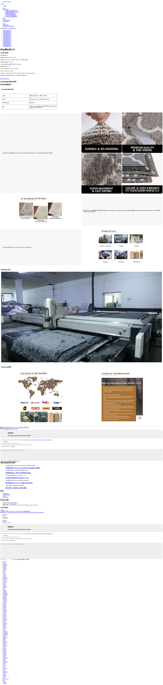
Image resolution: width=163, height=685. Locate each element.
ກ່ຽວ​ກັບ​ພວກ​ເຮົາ (6, 20)
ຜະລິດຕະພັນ (5, 9)
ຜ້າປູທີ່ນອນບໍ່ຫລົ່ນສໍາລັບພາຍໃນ (12, 11)
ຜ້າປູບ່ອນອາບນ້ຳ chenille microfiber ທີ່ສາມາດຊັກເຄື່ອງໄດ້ (17, 427)
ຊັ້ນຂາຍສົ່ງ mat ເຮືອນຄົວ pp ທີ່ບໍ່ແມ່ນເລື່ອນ (16, 488)
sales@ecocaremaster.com (11, 503)
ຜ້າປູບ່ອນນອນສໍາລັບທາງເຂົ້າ (12, 10)
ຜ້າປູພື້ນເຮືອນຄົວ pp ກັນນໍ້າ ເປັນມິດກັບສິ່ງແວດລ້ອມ (18, 473)
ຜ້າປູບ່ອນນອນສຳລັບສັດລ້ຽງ (11, 16)
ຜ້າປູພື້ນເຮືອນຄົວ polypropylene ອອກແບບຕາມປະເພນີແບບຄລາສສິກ (23, 468)
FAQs (4, 19)
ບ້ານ (4, 8)
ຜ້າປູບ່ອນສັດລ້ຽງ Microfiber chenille (10, 428)
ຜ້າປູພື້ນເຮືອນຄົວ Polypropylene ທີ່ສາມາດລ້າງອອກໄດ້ (19, 483)
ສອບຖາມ (2, 510)
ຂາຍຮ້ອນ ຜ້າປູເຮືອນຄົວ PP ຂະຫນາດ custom (17, 478)
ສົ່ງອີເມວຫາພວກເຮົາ (5, 78)
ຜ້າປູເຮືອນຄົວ (10, 512)
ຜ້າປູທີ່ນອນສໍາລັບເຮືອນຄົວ (11, 14)
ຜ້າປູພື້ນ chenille (4, 512)
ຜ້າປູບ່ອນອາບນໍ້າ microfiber (19, 512)
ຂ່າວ (4, 17)
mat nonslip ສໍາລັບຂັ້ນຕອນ (11, 15)
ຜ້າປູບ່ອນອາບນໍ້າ (29, 512)
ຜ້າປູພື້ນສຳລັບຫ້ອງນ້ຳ (10, 13)
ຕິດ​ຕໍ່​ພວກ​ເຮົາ (6, 21)
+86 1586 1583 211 (7, 1)
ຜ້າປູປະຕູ (35, 512)
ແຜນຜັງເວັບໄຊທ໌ (26, 511)
